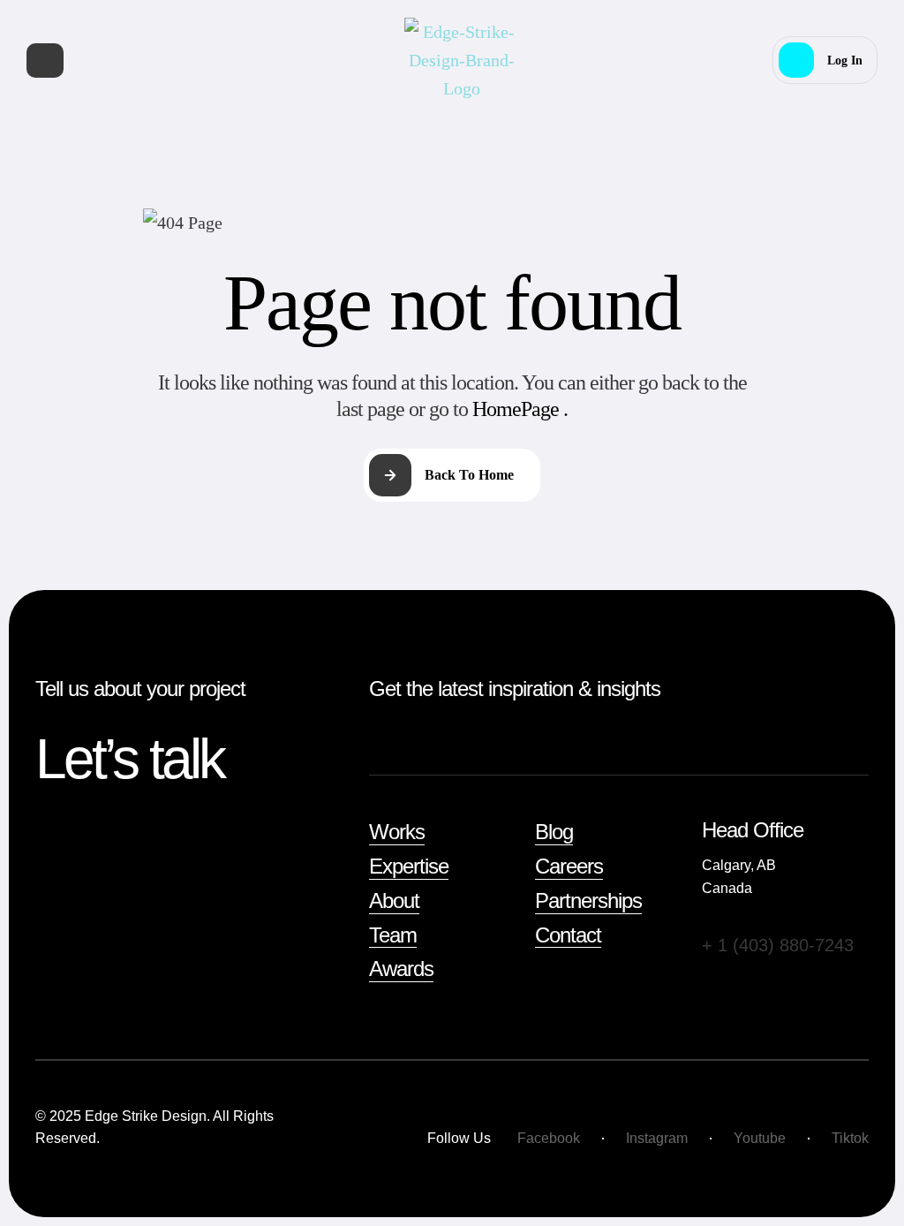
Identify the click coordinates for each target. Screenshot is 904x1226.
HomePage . (520, 408)
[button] (825, 60)
